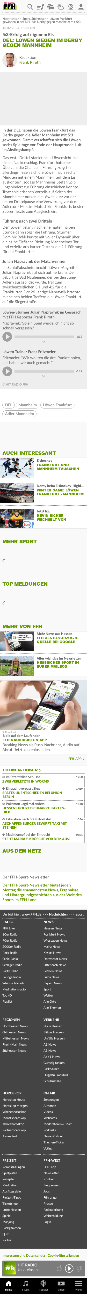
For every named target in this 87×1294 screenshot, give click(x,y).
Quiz (5, 1234)
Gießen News (53, 971)
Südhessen (38, 18)
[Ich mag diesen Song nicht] (78, 1268)
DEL (8, 405)
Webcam (70, 5)
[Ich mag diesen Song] (60, 1268)
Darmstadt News (55, 959)
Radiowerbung (53, 1210)
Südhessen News (14, 1050)
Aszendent (9, 1136)
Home (8, 1289)
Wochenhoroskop (14, 1112)
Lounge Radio (11, 977)
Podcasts (50, 1130)
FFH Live (8, 928)
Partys (6, 1240)
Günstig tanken (54, 1063)
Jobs (47, 1191)
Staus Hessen (53, 1026)
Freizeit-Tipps (11, 1197)
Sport (26, 18)
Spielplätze (9, 1173)
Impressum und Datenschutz (23, 1255)
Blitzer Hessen (54, 1032)
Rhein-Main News (14, 1044)
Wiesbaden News (55, 940)
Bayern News (53, 983)
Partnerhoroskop (14, 1130)
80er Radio (9, 934)
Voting (48, 1148)
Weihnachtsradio (13, 983)
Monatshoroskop (14, 1118)
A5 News (50, 1050)
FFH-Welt (52, 1160)
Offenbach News (55, 965)
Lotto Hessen (11, 1210)
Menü (78, 1289)
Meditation (9, 1185)
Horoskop (12, 1093)
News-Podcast (54, 1136)
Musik (25, 1289)
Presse (48, 1203)
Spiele (6, 1216)
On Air (49, 1093)
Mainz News (52, 946)
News (49, 922)
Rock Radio (9, 953)
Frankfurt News (54, 934)
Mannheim (27, 405)
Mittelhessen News (15, 1038)
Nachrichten (10, 18)
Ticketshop (10, 1203)
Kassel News (52, 953)
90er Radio (9, 940)
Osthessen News (14, 1032)
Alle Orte (50, 1001)
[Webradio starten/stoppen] (69, 1268)
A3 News (50, 1044)
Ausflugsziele (11, 1191)
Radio (7, 922)
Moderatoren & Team (58, 1124)
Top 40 (7, 995)
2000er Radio (11, 946)
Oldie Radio (10, 959)
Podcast (43, 1289)
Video (61, 1289)
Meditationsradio (14, 989)
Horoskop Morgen (15, 1106)
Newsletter (51, 1173)
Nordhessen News (15, 1026)
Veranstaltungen (13, 1167)
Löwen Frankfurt (57, 405)
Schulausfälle (52, 1081)
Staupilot (50, 5)
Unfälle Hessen (54, 1038)
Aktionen (50, 1106)
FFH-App (74, 759)
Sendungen (51, 1099)
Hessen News (53, 928)
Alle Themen (52, 1007)
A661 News (52, 1057)
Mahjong (8, 1222)
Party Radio (10, 971)
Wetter (60, 5)
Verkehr (51, 1020)
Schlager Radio (12, 965)
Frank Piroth (30, 62)
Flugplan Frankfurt (56, 1075)
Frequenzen (51, 1185)
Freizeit (9, 1160)
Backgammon (11, 1228)
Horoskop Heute (13, 1099)
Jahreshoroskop (13, 1124)
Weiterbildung (53, 1216)
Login (47, 1222)
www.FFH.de (31, 914)
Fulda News (51, 977)
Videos (48, 1112)
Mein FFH (81, 5)
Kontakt (49, 1179)
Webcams (50, 1118)
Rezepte (8, 1179)
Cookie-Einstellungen (63, 1255)
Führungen (51, 1197)
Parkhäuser (51, 1069)
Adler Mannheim (19, 414)
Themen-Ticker (20, 770)
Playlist (40, 5)
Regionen (11, 1020)
